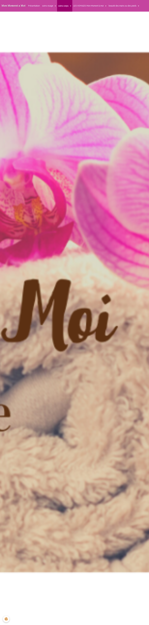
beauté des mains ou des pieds (123, 6)
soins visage (48, 6)
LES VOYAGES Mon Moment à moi (88, 6)
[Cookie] (6, 619)
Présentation (34, 6)
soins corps (63, 6)
